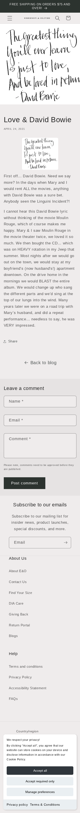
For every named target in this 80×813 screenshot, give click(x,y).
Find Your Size (20, 593)
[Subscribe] (65, 542)
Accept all (40, 770)
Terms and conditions (26, 666)
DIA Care (16, 603)
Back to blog (43, 362)
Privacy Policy (20, 677)
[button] (9, 18)
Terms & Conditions (45, 804)
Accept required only (40, 781)
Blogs (13, 636)
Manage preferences (40, 792)
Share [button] (13, 341)
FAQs (13, 699)
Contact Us (18, 582)
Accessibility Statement (27, 688)
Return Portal (19, 625)
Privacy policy (17, 804)
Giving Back (18, 614)
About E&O (18, 571)
